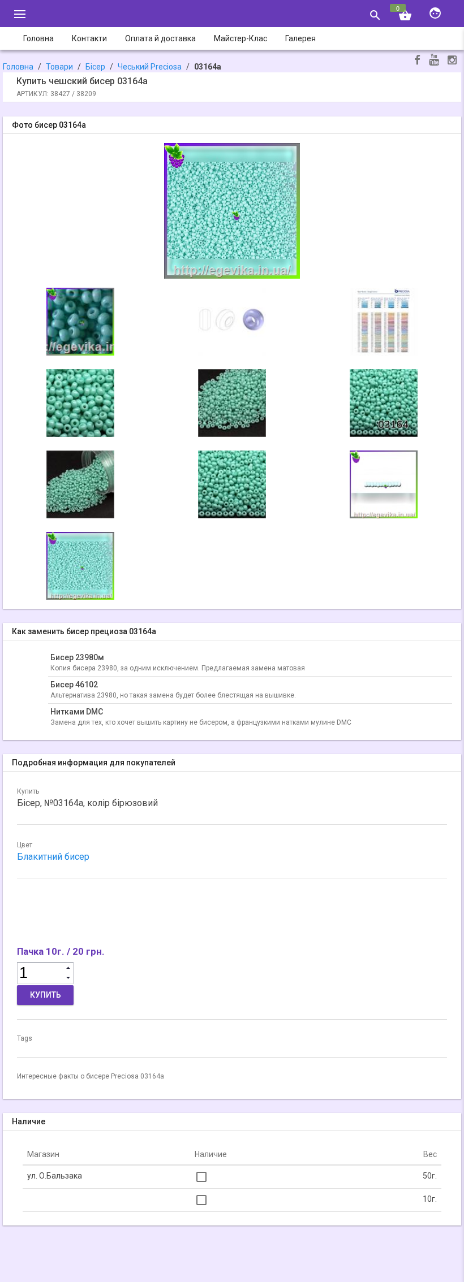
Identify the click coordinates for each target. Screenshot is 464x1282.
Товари (59, 66)
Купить (45, 994)
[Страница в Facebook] (417, 61)
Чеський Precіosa (150, 66)
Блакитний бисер (53, 856)
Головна (18, 66)
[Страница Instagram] (452, 61)
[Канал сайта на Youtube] (434, 60)
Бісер (95, 66)
